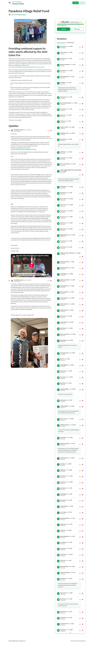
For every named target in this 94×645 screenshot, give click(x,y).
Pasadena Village (18, 3)
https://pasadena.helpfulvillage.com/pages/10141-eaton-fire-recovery (28, 67)
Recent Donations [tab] (61, 42)
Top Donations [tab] (70, 42)
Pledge (18, 1)
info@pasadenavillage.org (45, 307)
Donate (75, 3)
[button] (11, 31)
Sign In (49, 130)
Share (83, 3)
